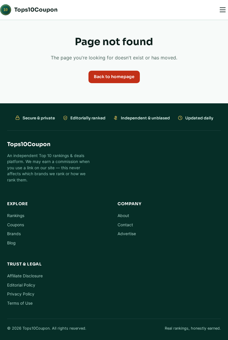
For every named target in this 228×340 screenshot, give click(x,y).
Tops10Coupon (31, 9)
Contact (125, 224)
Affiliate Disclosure (25, 275)
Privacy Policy (20, 294)
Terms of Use (20, 303)
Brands (14, 233)
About (123, 215)
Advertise (127, 233)
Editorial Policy (21, 285)
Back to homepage (114, 76)
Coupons (15, 224)
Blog (11, 243)
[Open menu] (222, 9)
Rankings (15, 215)
